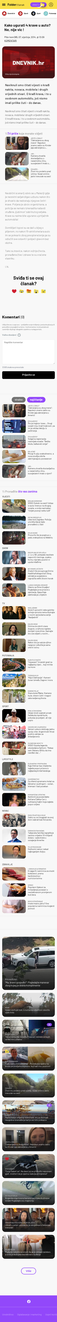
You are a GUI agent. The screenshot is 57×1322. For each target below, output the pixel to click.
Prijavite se (28, 374)
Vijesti (26, 13)
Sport (38, 13)
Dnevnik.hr (11, 13)
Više (28, 1271)
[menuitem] (51, 4)
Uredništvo (8, 1314)
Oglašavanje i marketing (29, 1314)
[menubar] (51, 5)
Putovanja (52, 13)
